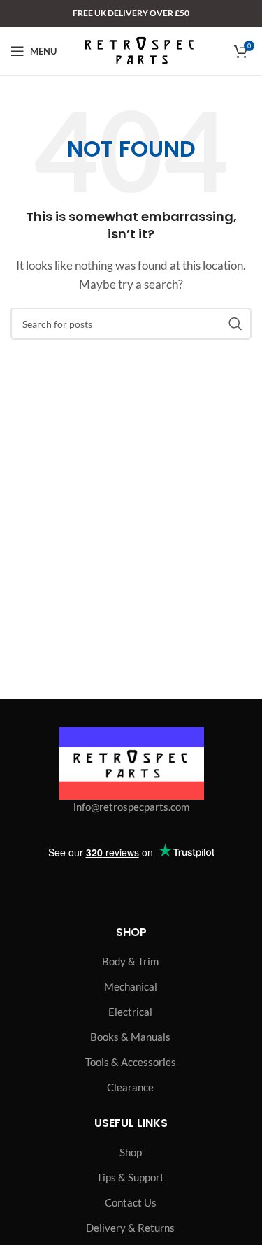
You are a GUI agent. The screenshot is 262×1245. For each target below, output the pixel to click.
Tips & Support (130, 1177)
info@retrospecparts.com (131, 806)
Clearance (130, 1087)
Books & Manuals (130, 1036)
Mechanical (130, 986)
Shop (130, 1152)
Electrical (130, 1011)
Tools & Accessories (130, 1062)
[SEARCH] (235, 324)
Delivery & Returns (130, 1227)
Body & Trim (130, 961)
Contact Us (131, 1202)
